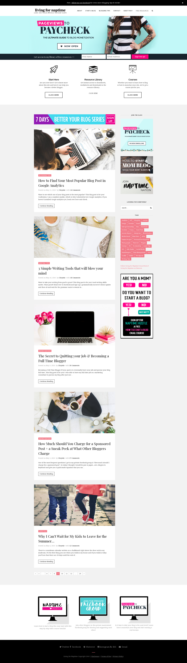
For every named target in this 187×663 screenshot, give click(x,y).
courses (145, 220)
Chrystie (62, 190)
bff (131, 220)
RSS (114, 647)
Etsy (137, 227)
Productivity (137, 246)
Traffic (124, 255)
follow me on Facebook (81, 3)
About (79, 11)
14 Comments (75, 190)
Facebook (144, 227)
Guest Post (128, 11)
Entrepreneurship (128, 227)
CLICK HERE (54, 95)
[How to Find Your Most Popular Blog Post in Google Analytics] (74, 149)
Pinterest (136, 243)
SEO (123, 249)
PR (130, 246)
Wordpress (139, 255)
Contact (116, 11)
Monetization (45, 351)
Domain (131, 223)
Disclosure (95, 656)
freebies (124, 230)
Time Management (139, 252)
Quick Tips (147, 246)
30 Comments (74, 365)
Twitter (131, 255)
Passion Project (127, 239)
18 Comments (75, 278)
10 (62, 573)
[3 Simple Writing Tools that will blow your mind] (74, 237)
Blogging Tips (104, 11)
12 (71, 573)
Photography (126, 243)
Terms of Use (106, 656)
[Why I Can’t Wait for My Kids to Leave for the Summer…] (74, 505)
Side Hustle (130, 249)
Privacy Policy (118, 656)
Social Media (140, 249)
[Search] (152, 10)
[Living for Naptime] (50, 10)
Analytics (124, 220)
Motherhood (126, 236)
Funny (131, 230)
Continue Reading (46, 206)
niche (143, 236)
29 (80, 573)
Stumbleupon (126, 252)
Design (124, 223)
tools (149, 252)
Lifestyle (42, 531)
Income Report (127, 233)
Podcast (124, 246)
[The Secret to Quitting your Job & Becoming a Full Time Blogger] (74, 324)
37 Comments (74, 458)
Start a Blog (90, 11)
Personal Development (141, 239)
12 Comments (74, 546)
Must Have (135, 236)
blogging (137, 220)
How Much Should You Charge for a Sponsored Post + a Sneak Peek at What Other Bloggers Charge (74, 448)
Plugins (143, 243)
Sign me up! (140, 57)
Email (138, 223)
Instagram (137, 233)
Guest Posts (139, 230)
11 (67, 573)
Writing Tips (44, 263)
